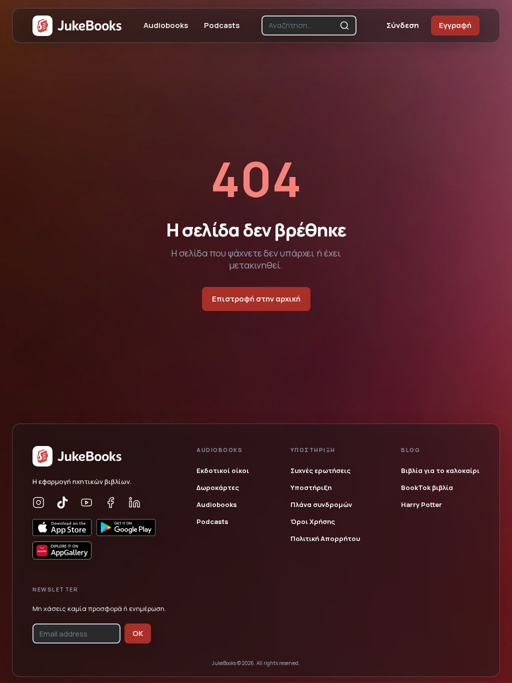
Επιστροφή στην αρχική (256, 299)
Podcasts (222, 25)
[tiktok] (62, 502)
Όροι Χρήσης (312, 521)
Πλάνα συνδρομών (321, 504)
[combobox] (302, 26)
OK (137, 633)
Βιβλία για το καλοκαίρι (440, 470)
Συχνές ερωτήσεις (320, 470)
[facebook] (110, 502)
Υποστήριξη (311, 487)
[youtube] (86, 502)
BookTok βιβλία (427, 487)
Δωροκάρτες (217, 487)
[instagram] (38, 502)
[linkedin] (134, 502)
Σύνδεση (402, 25)
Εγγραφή (455, 25)
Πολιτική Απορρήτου (325, 538)
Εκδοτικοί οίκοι (222, 470)
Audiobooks (166, 25)
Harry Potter (421, 504)
